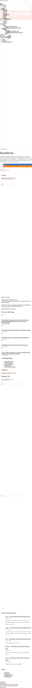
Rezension (7, 170)
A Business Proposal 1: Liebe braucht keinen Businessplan (15, 337)
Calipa (6, 627)
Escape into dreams (9, 364)
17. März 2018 (3, 149)
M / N (4, 15)
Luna (6, 616)
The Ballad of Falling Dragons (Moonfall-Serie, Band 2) (14, 345)
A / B (4, 6)
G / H (4, 10)
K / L (4, 13)
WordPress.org (7, 676)
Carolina (7, 646)
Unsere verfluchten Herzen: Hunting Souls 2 (20, 616)
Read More (2, 169)
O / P (4, 17)
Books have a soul (8, 361)
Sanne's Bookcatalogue (9, 366)
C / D (5, 12)
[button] (4, 164)
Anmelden (6, 672)
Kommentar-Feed (8, 675)
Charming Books (8, 362)
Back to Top (3, 687)
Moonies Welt (7, 365)
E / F (5, 13)
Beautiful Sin (6, 152)
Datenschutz (3, 683)
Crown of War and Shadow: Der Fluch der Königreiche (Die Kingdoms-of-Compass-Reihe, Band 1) (15, 353)
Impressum (2, 682)
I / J (4, 11)
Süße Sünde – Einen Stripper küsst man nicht (20, 639)
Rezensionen (3, 5)
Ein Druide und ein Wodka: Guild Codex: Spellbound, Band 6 (16, 330)
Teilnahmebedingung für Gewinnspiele (9, 684)
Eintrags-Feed (7, 674)
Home (2, 8)
